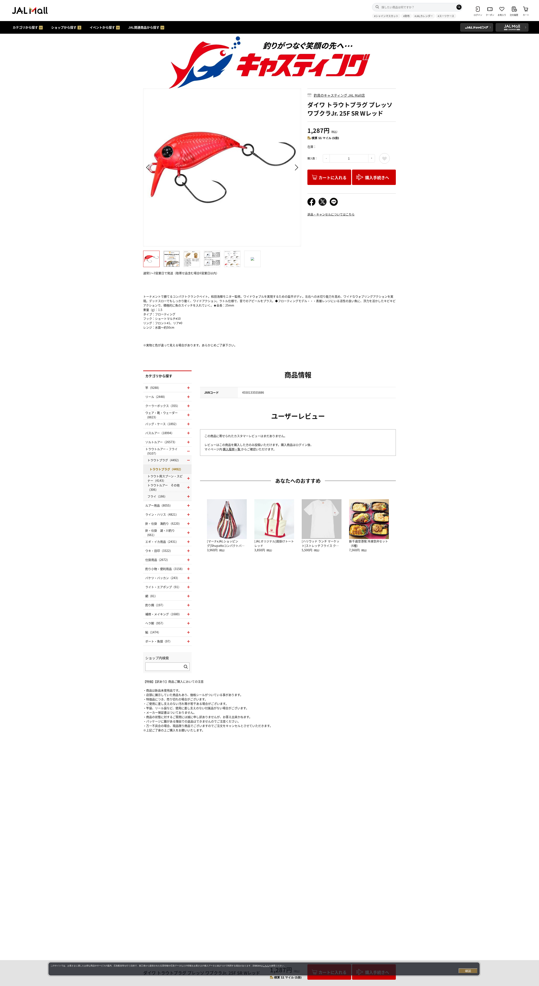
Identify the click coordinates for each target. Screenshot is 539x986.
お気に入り (384, 158)
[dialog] (264, 968)
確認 (468, 971)
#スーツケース (446, 16)
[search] (459, 7)
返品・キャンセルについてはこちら (331, 214)
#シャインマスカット (386, 16)
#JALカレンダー (424, 16)
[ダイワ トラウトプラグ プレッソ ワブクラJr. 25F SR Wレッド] (222, 167)
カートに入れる (333, 177)
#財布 (406, 16)
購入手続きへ (377, 177)
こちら (266, 966)
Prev (148, 167)
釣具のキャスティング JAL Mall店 (339, 95)
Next (296, 167)
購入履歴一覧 (232, 449)
